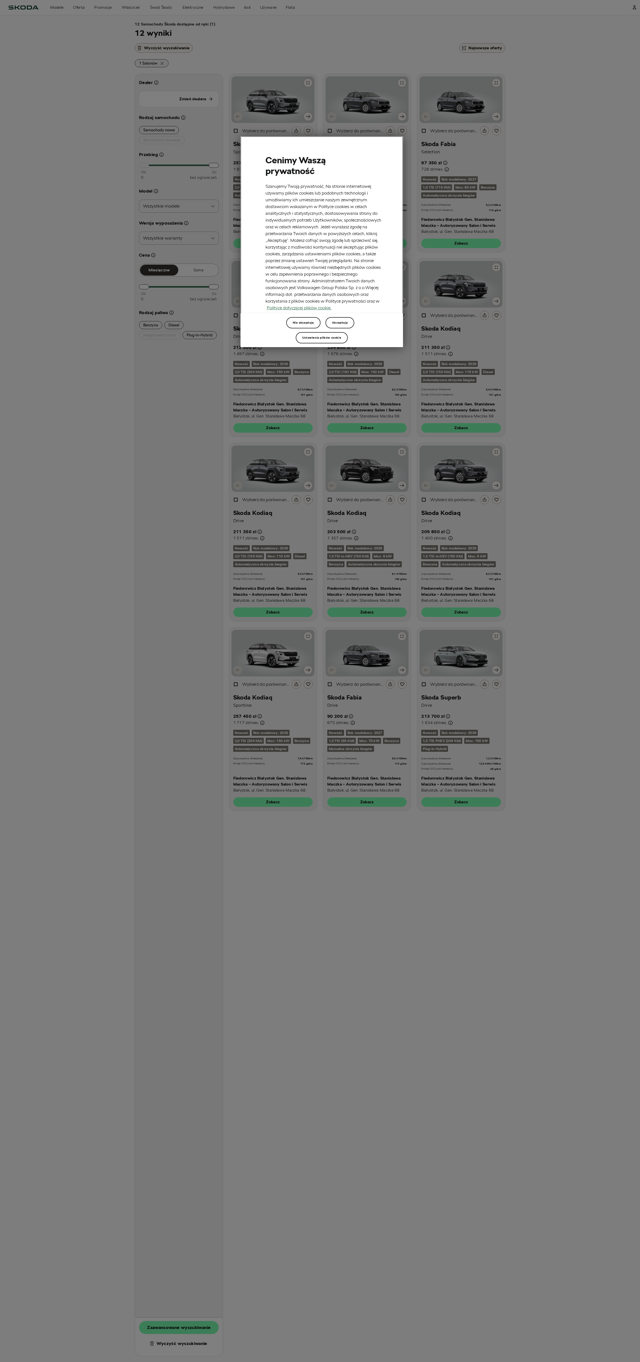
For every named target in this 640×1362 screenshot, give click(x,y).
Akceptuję (340, 322)
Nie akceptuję (303, 322)
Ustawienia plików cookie (321, 337)
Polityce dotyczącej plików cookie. (299, 307)
